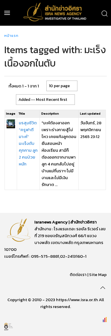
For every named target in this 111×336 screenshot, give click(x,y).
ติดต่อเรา (78, 274)
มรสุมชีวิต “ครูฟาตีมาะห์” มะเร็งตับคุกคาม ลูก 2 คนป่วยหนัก (28, 143)
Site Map (98, 274)
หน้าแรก (11, 35)
